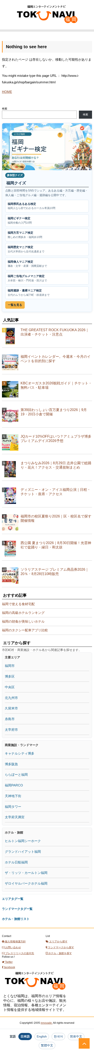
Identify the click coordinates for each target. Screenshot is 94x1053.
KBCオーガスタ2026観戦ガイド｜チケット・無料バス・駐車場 (56, 385)
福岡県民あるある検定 (31, 206)
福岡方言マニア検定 (25, 235)
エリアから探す (58, 941)
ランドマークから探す (60, 947)
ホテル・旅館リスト (16, 919)
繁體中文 (47, 1045)
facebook (9, 967)
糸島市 (10, 719)
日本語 (25, 1036)
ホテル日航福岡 (16, 862)
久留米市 (11, 708)
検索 (4, 108)
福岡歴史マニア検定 (26, 249)
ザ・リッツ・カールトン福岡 (26, 873)
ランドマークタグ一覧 (17, 909)
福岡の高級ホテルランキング (23, 613)
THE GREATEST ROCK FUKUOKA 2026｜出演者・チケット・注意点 (55, 332)
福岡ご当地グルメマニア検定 (27, 278)
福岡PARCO (14, 785)
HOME (7, 92)
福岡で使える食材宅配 (18, 604)
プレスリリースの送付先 (19, 953)
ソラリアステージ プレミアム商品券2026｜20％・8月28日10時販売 (55, 572)
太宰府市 (11, 729)
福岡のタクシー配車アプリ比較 (25, 630)
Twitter (8, 962)
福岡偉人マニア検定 (27, 264)
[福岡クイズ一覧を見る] (47, 146)
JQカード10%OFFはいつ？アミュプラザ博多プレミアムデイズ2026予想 (56, 439)
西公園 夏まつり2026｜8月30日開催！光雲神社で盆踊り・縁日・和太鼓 (56, 545)
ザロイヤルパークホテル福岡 (26, 883)
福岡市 (10, 666)
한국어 (58, 1036)
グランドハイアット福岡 (23, 851)
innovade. (46, 1022)
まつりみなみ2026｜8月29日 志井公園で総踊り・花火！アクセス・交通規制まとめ (56, 465)
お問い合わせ (13, 947)
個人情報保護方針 (15, 941)
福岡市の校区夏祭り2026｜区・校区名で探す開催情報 (56, 518)
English (42, 1036)
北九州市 (11, 698)
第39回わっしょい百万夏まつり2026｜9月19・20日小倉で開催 (54, 412)
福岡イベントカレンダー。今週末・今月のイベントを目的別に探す (56, 359)
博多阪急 (11, 764)
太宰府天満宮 (14, 817)
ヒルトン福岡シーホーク (23, 841)
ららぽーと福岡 (16, 774)
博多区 (10, 676)
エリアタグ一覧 (12, 899)
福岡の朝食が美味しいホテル (23, 621)
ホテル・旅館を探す (60, 953)
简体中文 (76, 1036)
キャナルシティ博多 (19, 753)
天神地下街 (13, 796)
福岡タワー (13, 806)
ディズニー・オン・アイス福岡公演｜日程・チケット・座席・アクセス (56, 492)
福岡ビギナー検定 (20, 220)
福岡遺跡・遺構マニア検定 (29, 292)
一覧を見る (15, 304)
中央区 (10, 687)
